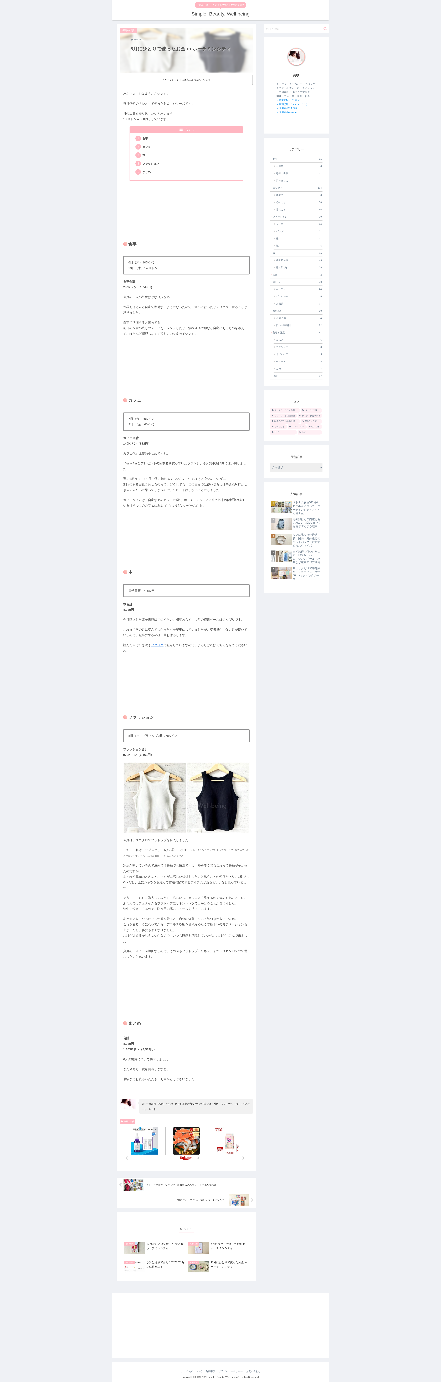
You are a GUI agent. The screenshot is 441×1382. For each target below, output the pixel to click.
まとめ (146, 172)
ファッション (150, 163)
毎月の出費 (129, 1121)
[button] (325, 28)
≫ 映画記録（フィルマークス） (292, 104)
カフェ (146, 146)
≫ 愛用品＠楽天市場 (286, 108)
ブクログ (157, 645)
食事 (145, 138)
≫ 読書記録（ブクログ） (289, 100)
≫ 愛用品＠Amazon (286, 112)
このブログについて (191, 1371)
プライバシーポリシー (231, 1371)
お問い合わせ (253, 1371)
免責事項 (210, 1371)
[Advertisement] (186, 209)
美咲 (296, 75)
